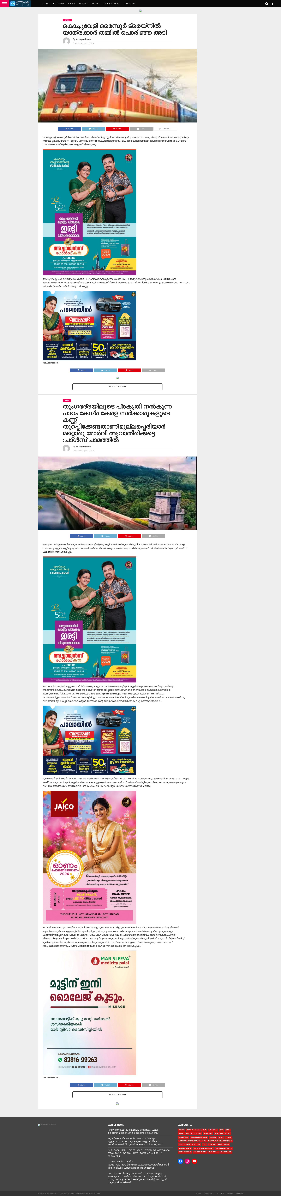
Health (96, 3)
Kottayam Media (83, 39)
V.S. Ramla (214, 1152)
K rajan (211, 1145)
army (203, 1130)
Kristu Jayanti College (189, 1145)
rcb (227, 1130)
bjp (221, 1130)
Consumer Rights (223, 1148)
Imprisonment (200, 1152)
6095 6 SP (208, 1134)
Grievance (209, 1193)
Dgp (221, 1137)
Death (190, 1130)
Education (129, 3)
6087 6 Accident (222, 1134)
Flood (228, 1137)
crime (181, 1130)
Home (46, 3)
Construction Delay (203, 1148)
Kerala (71, 3)
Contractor (185, 1152)
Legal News (223, 1145)
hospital (213, 1130)
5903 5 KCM (183, 1137)
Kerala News (185, 1148)
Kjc (204, 1145)
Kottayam (58, 3)
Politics (83, 3)
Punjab (213, 1137)
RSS (197, 1130)
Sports (239, 1193)
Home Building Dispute (189, 1141)
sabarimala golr (199, 1137)
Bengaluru (226, 1152)
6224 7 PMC (196, 1134)
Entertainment (111, 3)
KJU (203, 1141)
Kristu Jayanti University (220, 1141)
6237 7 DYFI (184, 1134)
